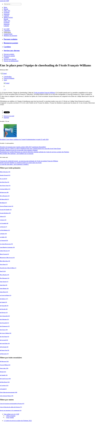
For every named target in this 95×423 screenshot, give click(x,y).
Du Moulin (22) (3, 202)
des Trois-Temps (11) (4, 336)
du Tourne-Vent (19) (4, 350)
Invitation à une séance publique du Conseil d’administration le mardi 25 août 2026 (24, 139)
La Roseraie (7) (3, 226)
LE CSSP (6, 29)
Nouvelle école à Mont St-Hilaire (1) (8, 267)
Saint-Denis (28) (3, 285)
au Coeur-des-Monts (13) (5, 295)
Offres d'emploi (10, 416)
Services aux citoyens (12, 51)
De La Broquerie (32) (5, 195)
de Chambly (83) (4, 375)
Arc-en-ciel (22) (3, 178)
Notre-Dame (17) (4, 264)
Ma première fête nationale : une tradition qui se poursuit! (16, 153)
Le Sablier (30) (3, 237)
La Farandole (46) (4, 223)
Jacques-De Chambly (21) (6, 209)
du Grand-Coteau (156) (5, 378)
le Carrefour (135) (4, 385)
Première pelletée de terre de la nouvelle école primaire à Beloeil (18, 150)
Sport (5, 80)
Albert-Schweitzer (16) (5, 171)
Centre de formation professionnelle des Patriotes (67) (12, 403)
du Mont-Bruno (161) (5, 382)
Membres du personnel (10, 35)
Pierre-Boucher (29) (4, 274)
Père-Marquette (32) (4, 278)
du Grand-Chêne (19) (5, 343)
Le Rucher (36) (3, 233)
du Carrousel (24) (4, 340)
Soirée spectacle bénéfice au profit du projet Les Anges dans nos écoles (21, 162)
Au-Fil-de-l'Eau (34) (4, 182)
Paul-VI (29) (3, 271)
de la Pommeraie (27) (5, 326)
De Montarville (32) (4, 199)
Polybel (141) (3, 371)
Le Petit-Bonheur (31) (5, 230)
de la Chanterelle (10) (5, 316)
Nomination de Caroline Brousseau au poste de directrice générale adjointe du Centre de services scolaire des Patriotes (34, 152)
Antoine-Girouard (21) (5, 175)
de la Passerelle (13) (4, 322)
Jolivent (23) (3, 216)
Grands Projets (8, 34)
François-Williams (9, 78)
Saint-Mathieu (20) (4, 288)
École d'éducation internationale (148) (8, 392)
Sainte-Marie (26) (4, 291)
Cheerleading (8, 76)
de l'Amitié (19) (3, 302)
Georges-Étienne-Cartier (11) (6, 206)
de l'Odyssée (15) (4, 312)
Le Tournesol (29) (4, 240)
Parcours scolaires (10, 39)
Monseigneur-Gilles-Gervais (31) (7, 257)
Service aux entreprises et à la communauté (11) (10, 410)
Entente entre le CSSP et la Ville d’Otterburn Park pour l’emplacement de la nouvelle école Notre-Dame (30, 148)
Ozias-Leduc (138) (4, 368)
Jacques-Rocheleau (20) (5, 213)
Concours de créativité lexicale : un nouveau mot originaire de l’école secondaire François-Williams (29, 161)
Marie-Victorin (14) (4, 254)
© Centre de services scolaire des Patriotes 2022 (18, 420)
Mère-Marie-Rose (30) (5, 261)
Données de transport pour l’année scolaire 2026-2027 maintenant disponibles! (23, 147)
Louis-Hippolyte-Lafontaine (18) (7, 247)
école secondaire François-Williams (44, 92)
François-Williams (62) (5, 364)
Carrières (7, 47)
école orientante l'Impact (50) (6, 395)
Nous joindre (10, 417)
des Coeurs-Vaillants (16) (5, 333)
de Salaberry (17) (4, 298)
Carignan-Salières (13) (5, 189)
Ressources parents (11, 43)
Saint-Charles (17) (4, 281)
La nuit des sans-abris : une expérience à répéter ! (14, 164)
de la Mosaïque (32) (4, 319)
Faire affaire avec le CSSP (11, 414)
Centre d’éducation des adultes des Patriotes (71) (11, 407)
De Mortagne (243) (4, 361)
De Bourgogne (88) (4, 192)
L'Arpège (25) (3, 219)
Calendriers (7, 30)
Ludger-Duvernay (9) (5, 250)
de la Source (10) (4, 329)
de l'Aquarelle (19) (4, 305)
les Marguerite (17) (4, 353)
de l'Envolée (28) (4, 309)
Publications (7, 32)
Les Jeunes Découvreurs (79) (6, 243)
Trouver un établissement (11, 61)
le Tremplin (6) (3, 388)
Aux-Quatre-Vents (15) (5, 185)
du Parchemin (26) (4, 346)
